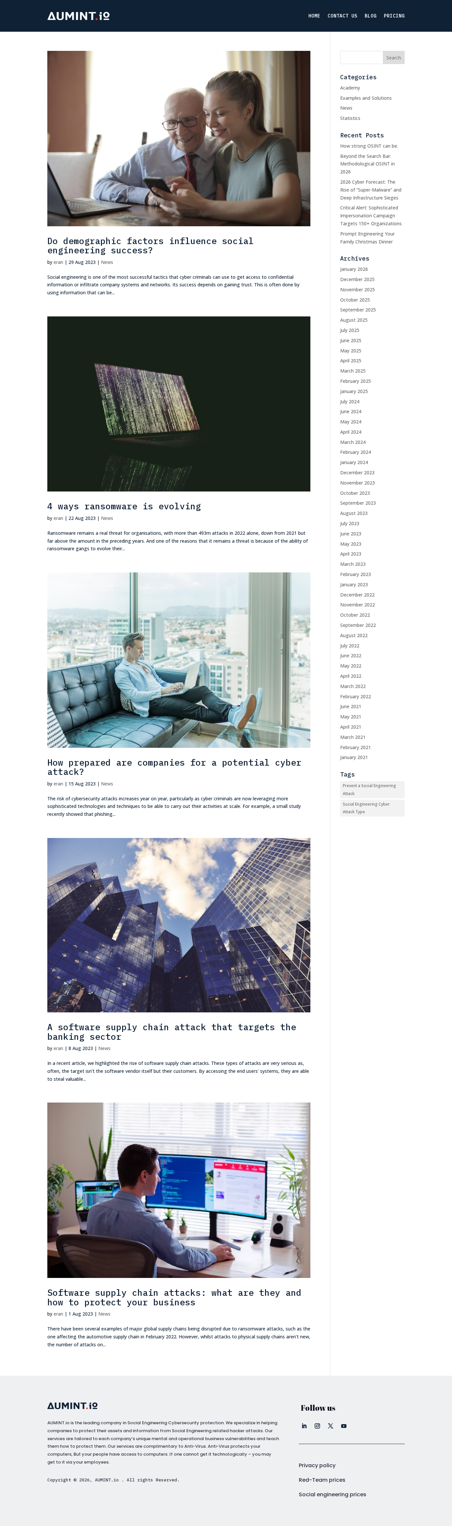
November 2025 (357, 289)
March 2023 (353, 564)
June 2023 (350, 533)
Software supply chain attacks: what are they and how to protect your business (174, 1297)
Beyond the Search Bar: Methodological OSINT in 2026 (367, 164)
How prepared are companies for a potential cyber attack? (174, 767)
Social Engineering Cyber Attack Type (366, 808)
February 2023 (355, 574)
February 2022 (355, 696)
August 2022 (354, 635)
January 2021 (354, 757)
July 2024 (349, 401)
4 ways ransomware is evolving (124, 506)
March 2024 (353, 442)
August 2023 (354, 513)
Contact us (342, 16)
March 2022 (353, 686)
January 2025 (354, 391)
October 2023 (355, 493)
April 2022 (350, 676)
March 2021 (353, 737)
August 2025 (354, 320)
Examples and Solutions (366, 98)
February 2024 (355, 452)
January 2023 (354, 584)
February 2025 (355, 381)
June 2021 (350, 706)
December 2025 (357, 279)
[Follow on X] (330, 1426)
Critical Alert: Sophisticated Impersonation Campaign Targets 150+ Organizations (371, 215)
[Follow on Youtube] (344, 1426)
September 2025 (358, 310)
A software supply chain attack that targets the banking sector (171, 1031)
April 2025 (350, 360)
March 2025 (353, 371)
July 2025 (349, 330)
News (107, 262)
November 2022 (357, 604)
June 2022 (350, 655)
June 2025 (350, 340)
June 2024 (350, 411)
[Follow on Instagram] (317, 1426)
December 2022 (357, 595)
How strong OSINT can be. (369, 146)
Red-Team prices (322, 1480)
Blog (371, 16)
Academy (350, 88)
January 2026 (354, 269)
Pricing (394, 16)
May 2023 (350, 544)
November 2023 (357, 483)
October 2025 (355, 300)
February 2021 (355, 747)
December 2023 (357, 472)
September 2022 (358, 625)
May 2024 (350, 421)
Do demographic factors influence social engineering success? (150, 245)
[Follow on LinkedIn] (304, 1426)
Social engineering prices (332, 1494)
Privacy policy (317, 1465)
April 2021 (350, 727)
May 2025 (350, 350)
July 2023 (349, 523)
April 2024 (350, 432)
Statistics (350, 118)
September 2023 (358, 503)
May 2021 (350, 716)
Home (314, 16)
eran (58, 262)
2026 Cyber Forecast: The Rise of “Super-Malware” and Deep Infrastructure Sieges (370, 190)
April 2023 (350, 554)
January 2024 (354, 462)
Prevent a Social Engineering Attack (369, 789)
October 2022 (355, 615)
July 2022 (349, 645)
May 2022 (350, 666)
